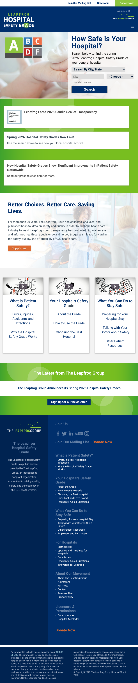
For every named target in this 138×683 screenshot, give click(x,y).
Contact (62, 589)
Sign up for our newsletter (69, 402)
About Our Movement (73, 573)
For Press (63, 585)
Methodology (65, 547)
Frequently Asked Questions (73, 502)
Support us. (19, 248)
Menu (132, 26)
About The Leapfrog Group (72, 578)
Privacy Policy (65, 597)
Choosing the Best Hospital (73, 494)
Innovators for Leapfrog (71, 564)
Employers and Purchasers (73, 533)
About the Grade (69, 314)
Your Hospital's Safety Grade (73, 480)
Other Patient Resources (71, 529)
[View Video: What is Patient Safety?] (23, 286)
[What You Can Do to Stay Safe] (115, 286)
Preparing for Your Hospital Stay (75, 519)
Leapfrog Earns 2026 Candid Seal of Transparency (60, 112)
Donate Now (127, 3)
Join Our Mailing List (79, 3)
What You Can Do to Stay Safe (115, 303)
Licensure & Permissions (66, 608)
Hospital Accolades (68, 619)
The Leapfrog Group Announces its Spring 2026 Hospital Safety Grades (69, 388)
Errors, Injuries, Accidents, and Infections (23, 318)
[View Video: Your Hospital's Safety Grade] (69, 286)
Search (89, 89)
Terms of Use (65, 593)
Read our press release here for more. (31, 176)
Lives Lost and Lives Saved (73, 498)
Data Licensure (66, 615)
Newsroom (103, 3)
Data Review (65, 557)
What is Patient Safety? (23, 303)
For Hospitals (66, 542)
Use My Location (82, 82)
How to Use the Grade (69, 323)
